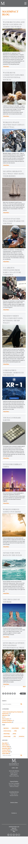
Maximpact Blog (10, 13)
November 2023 (6, 748)
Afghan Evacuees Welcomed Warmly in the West (13, 221)
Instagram (19, 835)
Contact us (14, 813)
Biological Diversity (7, 722)
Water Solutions (14, 774)
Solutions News (14, 802)
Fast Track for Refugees (14, 783)
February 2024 (5, 746)
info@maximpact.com (14, 826)
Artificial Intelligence (7, 720)
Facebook (8, 835)
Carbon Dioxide (15, 728)
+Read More (6, 66)
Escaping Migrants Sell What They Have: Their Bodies (13, 173)
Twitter (11, 835)
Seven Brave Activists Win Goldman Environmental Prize (13, 645)
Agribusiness (5, 713)
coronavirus (21, 736)
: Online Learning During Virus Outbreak (12, 712)
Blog (14, 831)
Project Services (14, 794)
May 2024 (4, 743)
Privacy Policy (14, 829)
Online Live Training (14, 786)
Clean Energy (7, 733)
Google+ (16, 835)
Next (24, 686)
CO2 (15, 736)
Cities (15, 730)
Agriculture (5, 715)
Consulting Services (14, 792)
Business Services (14, 795)
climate (14, 733)
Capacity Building (14, 781)
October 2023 (5, 750)
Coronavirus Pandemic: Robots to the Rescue (13, 372)
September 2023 (6, 751)
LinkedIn (14, 835)
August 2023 (5, 753)
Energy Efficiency (14, 773)
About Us (14, 828)
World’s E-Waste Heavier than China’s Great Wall (13, 124)
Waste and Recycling (14, 776)
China (23, 728)
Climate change (7, 736)
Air (3, 717)
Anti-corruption (5, 718)
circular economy (7, 730)
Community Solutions (14, 771)
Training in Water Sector (14, 785)
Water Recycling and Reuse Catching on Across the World (13, 24)
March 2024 (5, 744)
